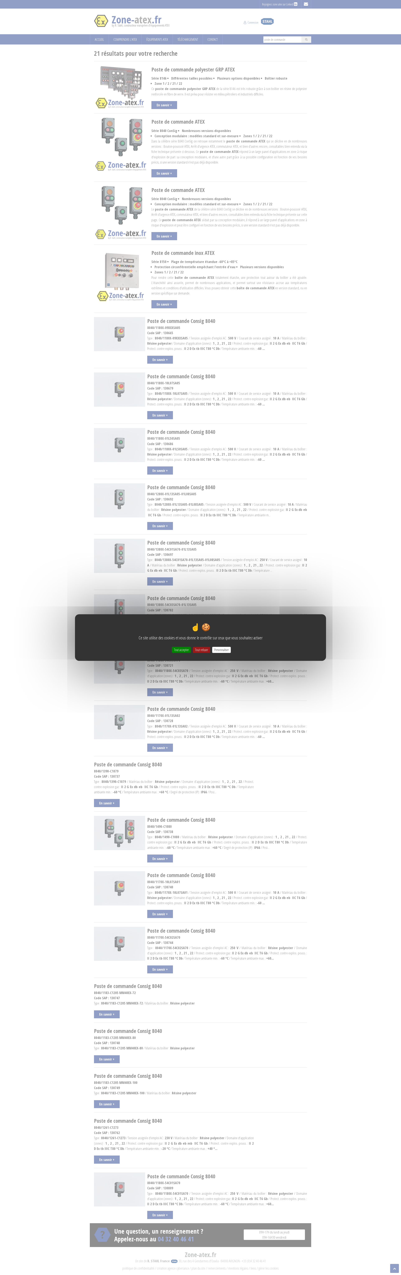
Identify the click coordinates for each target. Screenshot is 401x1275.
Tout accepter (181, 649)
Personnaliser (221, 649)
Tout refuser (201, 649)
